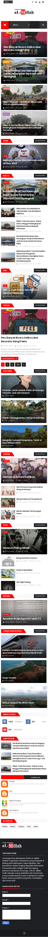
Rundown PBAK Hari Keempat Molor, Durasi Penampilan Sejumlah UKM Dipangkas (24, 73)
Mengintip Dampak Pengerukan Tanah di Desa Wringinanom (22, 441)
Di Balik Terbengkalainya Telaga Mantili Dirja (23, 418)
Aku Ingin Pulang (23, 582)
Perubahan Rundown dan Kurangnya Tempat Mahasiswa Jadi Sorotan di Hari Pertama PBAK (30, 240)
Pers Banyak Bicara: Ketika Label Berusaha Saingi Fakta (22, 48)
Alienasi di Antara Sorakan (19, 477)
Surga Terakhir (9, 678)
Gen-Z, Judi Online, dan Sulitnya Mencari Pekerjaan (21, 291)
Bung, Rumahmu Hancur (26, 558)
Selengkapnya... (40, 141)
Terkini (6, 305)
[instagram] (43, 2)
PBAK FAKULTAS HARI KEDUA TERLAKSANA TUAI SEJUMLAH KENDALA (22, 103)
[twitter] (36, 2)
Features (7, 371)
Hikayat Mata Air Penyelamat (29, 499)
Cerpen (6, 454)
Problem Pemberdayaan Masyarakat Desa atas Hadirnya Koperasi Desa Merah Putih (22, 651)
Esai (5, 270)
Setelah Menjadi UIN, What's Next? (18, 702)
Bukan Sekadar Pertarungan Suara (28, 512)
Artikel (6, 596)
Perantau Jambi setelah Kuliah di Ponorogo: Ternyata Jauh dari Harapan (23, 391)
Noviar (12, 781)
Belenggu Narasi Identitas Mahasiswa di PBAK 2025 (24, 162)
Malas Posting (15, 801)
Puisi (5, 525)
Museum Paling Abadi (16, 548)
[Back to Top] (24, 933)
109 (18, 364)
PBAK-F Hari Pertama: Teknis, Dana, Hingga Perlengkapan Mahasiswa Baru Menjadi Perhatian (24, 128)
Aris (10, 791)
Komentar (35, 777)
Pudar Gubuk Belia (24, 570)
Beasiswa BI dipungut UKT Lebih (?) (22, 618)
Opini (6, 35)
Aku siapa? (14, 810)
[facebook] (32, 2)
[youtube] (39, 2)
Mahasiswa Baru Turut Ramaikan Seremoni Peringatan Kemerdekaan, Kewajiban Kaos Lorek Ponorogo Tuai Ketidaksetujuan (30, 256)
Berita (6, 62)
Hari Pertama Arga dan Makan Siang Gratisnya (29, 488)
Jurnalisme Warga (12, 631)
